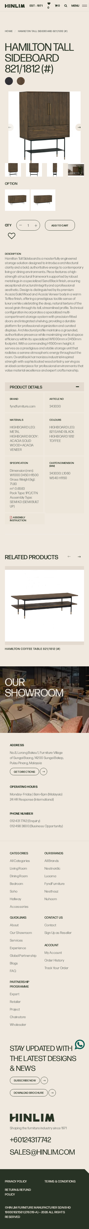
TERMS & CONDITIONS (60, 1181)
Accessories (19, 906)
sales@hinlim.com (42, 1151)
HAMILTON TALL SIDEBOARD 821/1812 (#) (42, 31)
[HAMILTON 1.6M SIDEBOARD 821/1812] (43, 200)
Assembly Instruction (18, 519)
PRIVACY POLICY (16, 1181)
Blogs (14, 963)
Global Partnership (23, 955)
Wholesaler (18, 1024)
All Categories (20, 860)
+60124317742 (30, 1139)
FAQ (13, 970)
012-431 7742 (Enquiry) (25, 820)
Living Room (18, 868)
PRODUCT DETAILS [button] (26, 386)
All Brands (51, 860)
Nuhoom (50, 898)
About (14, 925)
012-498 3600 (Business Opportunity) (36, 826)
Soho (13, 891)
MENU (75, 5)
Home (9, 31)
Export (14, 994)
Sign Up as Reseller (58, 932)
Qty (8, 225)
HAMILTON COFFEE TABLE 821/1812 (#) (32, 649)
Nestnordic (52, 868)
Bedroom (16, 883)
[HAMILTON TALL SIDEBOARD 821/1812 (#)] (44, 127)
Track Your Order (56, 967)
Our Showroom (21, 932)
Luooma (50, 876)
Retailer (15, 1001)
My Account (53, 952)
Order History (54, 960)
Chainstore (18, 1016)
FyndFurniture (54, 883)
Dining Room (19, 876)
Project (15, 1009)
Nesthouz (51, 891)
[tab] (44, 387)
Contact (50, 925)
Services (16, 940)
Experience (18, 947)
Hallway (15, 898)
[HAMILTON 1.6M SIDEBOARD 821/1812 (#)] (17, 200)
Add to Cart (59, 225)
